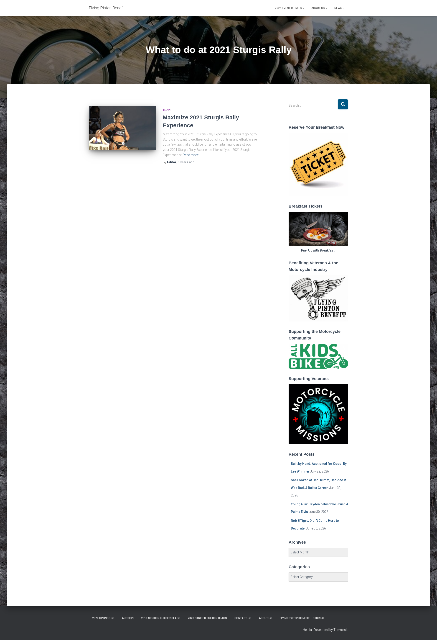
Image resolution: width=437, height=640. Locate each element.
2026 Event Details (288, 8)
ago (186, 162)
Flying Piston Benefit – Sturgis (302, 618)
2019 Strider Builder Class (160, 618)
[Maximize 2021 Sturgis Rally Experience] (122, 128)
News (338, 8)
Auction (128, 618)
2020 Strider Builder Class (207, 618)
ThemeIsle (340, 630)
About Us (318, 8)
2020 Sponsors (103, 618)
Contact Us (242, 618)
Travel (168, 110)
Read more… (192, 155)
